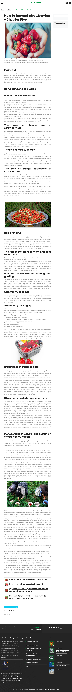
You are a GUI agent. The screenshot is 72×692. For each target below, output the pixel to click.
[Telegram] (13, 610)
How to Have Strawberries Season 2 (26, 584)
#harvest (7, 607)
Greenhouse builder (5, 680)
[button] (70, 3)
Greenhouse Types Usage (32, 641)
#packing (14, 607)
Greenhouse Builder (17, 678)
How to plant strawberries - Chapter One (28, 579)
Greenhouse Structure (6, 678)
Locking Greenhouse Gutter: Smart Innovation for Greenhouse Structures (62, 651)
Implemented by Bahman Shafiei (51, 689)
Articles (9, 10)
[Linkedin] (11, 610)
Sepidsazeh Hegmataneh (32, 662)
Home (2, 10)
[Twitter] (9, 610)
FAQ (27, 666)
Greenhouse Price (6, 675)
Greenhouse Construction (16, 673)
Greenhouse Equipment (16, 677)
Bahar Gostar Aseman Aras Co (33, 659)
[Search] (55, 17)
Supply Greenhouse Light (32, 645)
